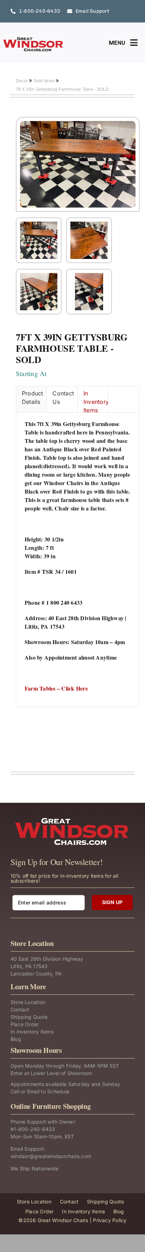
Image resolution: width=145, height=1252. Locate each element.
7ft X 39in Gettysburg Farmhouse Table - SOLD (62, 89)
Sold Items (45, 80)
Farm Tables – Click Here (56, 688)
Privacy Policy (109, 1220)
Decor (22, 80)
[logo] (33, 39)
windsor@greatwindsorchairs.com (51, 1156)
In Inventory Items (95, 401)
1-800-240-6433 (34, 1129)
